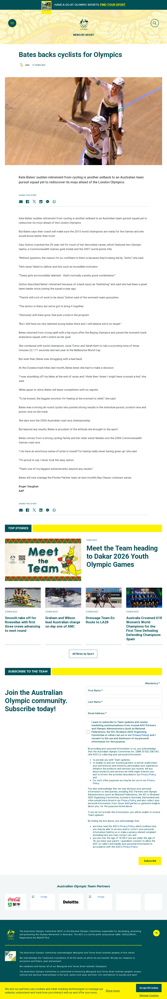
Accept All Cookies (148, 988)
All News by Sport (83, 653)
